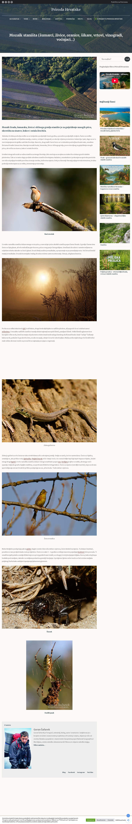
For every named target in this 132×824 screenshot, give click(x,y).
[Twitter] (6, 2)
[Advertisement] (49, 362)
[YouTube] (9, 2)
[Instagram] (12, 2)
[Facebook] (3, 2)
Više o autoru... (39, 745)
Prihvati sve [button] (90, 820)
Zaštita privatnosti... (122, 820)
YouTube (90, 772)
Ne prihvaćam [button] (101, 820)
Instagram (81, 772)
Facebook (71, 772)
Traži (127, 59)
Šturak (49, 632)
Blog (64, 772)
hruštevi (81, 552)
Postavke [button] (110, 820)
